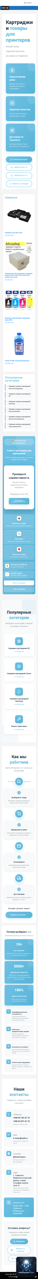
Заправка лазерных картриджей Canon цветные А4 (19, 425)
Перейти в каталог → (19, 915)
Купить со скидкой (19, 583)
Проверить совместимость (19, 501)
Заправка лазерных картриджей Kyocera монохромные (19, 418)
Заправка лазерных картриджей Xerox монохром (19, 410)
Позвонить (20, 1241)
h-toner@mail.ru (20, 1138)
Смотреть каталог (20, 159)
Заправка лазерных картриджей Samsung (19, 402)
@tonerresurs (19, 1157)
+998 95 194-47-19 (20, 167)
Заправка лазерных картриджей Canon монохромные (19, 387)
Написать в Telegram (20, 184)
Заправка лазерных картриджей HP (19, 395)
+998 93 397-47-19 (20, 175)
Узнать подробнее (19, 589)
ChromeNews (14, 1277)
